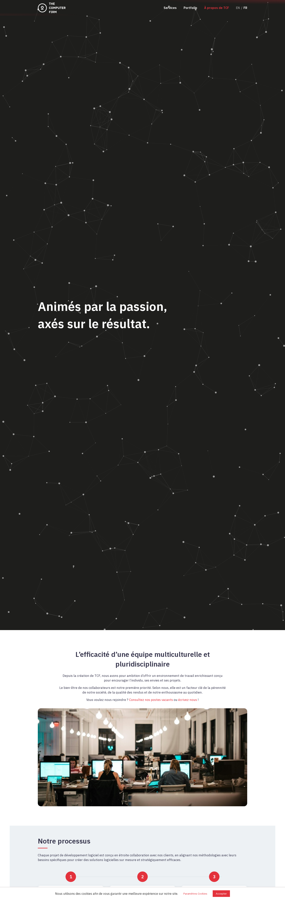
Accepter (221, 893)
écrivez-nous (187, 700)
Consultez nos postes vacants (151, 700)
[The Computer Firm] (52, 8)
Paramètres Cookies (195, 893)
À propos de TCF (216, 8)
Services (170, 8)
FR (245, 7)
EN (238, 7)
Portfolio (190, 8)
